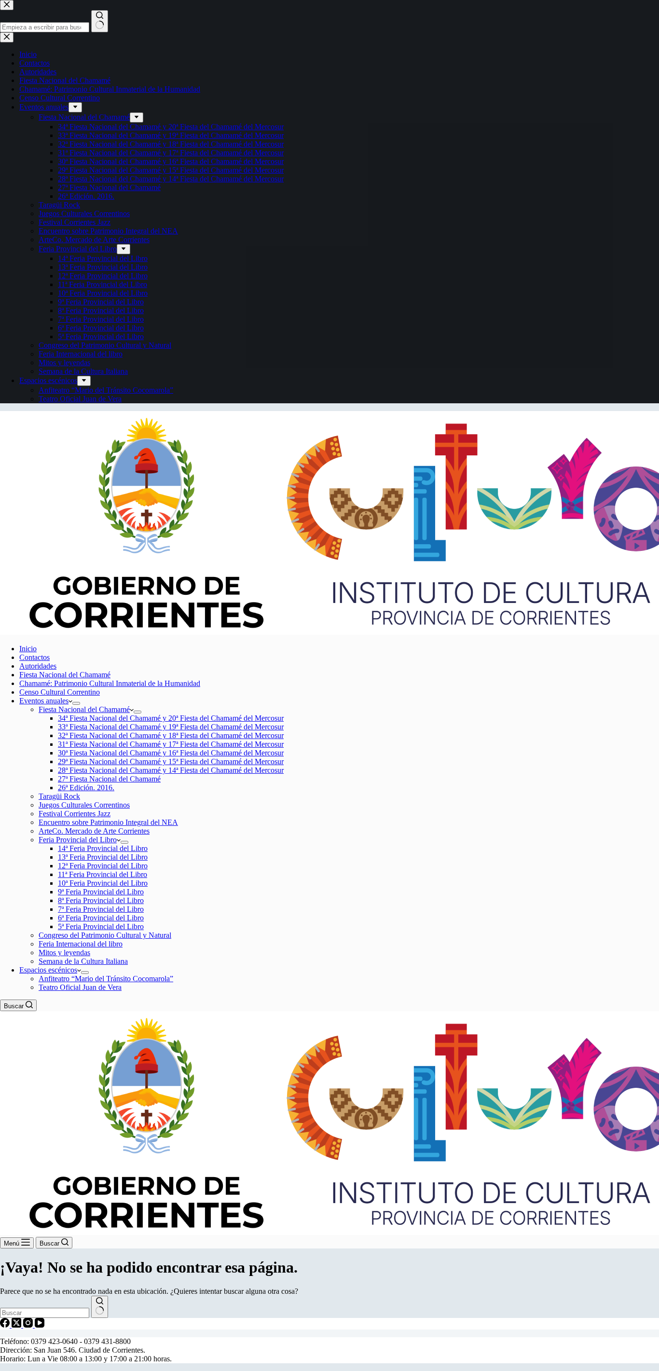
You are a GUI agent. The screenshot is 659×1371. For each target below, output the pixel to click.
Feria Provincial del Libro (78, 840)
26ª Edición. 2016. (86, 787)
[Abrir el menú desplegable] (76, 703)
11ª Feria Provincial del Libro (102, 874)
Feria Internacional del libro (81, 944)
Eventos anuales (44, 701)
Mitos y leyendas (64, 952)
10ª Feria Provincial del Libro (103, 883)
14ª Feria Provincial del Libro (103, 848)
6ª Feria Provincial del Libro (101, 918)
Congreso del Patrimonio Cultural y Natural (105, 935)
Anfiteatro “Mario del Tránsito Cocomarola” (106, 978)
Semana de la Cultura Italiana (83, 961)
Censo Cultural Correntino (59, 692)
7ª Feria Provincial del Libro (101, 909)
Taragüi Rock (59, 796)
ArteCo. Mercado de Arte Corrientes (94, 831)
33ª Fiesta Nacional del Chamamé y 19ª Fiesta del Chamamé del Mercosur (171, 727)
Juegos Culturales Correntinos (84, 805)
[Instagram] (29, 1325)
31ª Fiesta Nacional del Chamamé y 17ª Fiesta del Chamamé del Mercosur (171, 744)
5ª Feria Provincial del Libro (101, 926)
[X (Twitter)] (17, 1325)
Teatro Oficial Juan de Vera (80, 987)
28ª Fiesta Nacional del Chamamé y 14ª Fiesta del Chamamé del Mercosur (171, 770)
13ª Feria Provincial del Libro (103, 857)
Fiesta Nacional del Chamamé (64, 675)
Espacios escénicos (48, 970)
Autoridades (37, 666)
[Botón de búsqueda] (99, 1307)
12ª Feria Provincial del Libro (103, 866)
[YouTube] (39, 1325)
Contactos (34, 657)
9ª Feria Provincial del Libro (101, 892)
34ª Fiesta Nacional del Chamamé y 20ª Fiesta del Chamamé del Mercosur (171, 718)
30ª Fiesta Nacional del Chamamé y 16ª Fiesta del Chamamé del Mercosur (171, 753)
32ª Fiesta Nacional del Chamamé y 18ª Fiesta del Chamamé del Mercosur (171, 735)
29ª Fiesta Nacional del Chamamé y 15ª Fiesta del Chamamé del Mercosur (171, 761)
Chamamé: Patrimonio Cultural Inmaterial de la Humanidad (109, 683)
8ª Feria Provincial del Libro (101, 900)
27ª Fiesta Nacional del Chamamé (109, 779)
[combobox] (44, 1313)
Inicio (28, 648)
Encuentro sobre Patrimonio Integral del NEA (108, 822)
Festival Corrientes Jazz (74, 813)
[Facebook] (6, 1325)
